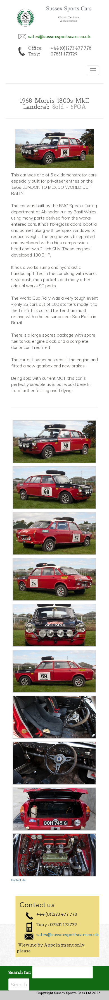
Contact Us (18, 880)
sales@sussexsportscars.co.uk (59, 36)
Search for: (19, 972)
